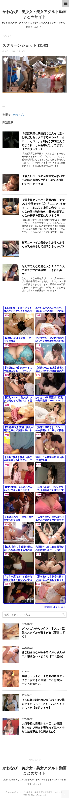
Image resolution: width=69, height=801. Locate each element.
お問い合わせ (34, 760)
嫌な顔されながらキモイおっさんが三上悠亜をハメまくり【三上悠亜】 (43, 654)
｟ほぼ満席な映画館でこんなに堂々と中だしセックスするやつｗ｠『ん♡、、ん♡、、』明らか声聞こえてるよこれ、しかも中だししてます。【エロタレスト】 (43, 141)
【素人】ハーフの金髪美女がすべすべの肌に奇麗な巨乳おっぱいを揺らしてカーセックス (43, 180)
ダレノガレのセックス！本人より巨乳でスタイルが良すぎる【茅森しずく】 (43, 632)
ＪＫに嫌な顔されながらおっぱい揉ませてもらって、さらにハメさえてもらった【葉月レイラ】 (43, 703)
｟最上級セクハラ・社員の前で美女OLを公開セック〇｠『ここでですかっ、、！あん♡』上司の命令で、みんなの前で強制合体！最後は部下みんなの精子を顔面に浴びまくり (44, 207)
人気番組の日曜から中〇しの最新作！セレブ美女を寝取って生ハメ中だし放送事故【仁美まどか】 (43, 727)
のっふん (18, 114)
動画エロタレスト (55, 606)
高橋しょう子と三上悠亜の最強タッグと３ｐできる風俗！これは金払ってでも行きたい (43, 680)
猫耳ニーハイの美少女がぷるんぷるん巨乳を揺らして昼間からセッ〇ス (43, 244)
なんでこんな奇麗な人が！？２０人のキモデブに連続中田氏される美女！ (43, 270)
